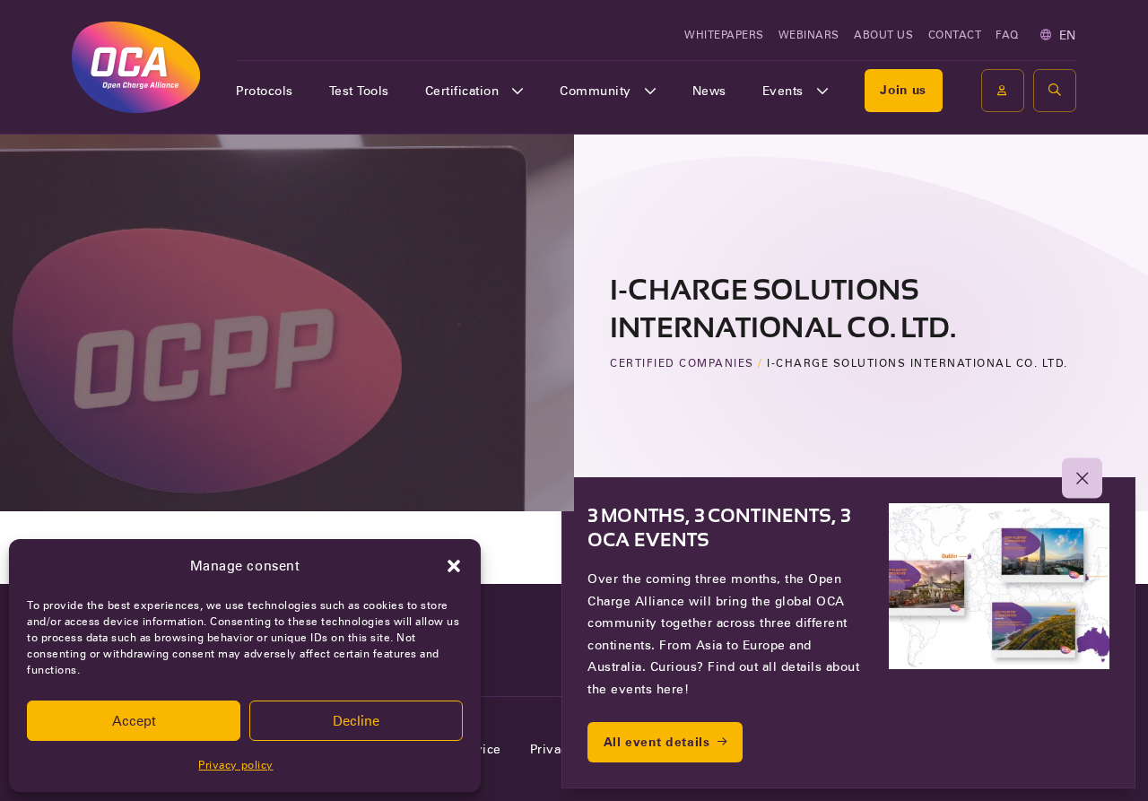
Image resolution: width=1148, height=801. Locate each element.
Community (595, 90)
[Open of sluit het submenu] (517, 90)
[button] (454, 566)
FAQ (1007, 34)
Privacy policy (235, 764)
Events (783, 90)
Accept (134, 721)
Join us (903, 90)
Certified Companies (682, 363)
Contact (955, 34)
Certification (462, 90)
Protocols (264, 90)
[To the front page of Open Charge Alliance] (136, 67)
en (1067, 35)
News (709, 90)
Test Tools (359, 90)
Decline (356, 721)
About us (883, 34)
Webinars (808, 34)
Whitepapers (724, 34)
